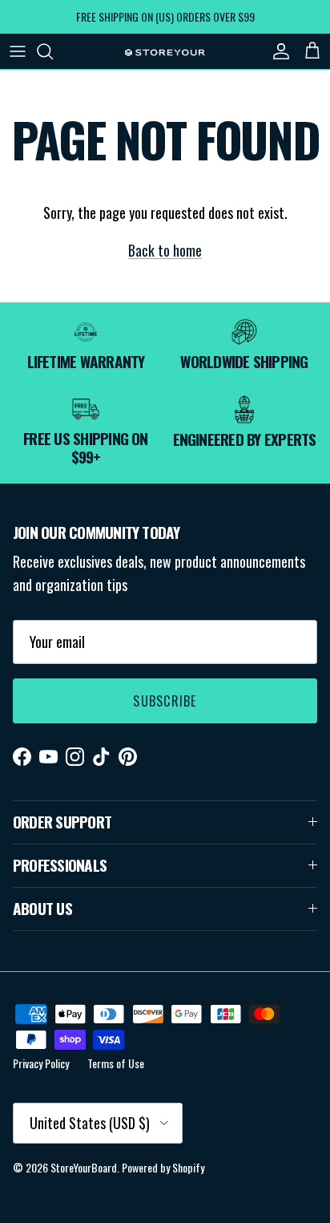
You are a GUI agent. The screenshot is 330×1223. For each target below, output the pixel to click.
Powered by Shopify (163, 1167)
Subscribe (165, 701)
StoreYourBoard (83, 1167)
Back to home (165, 250)
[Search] (52, 51)
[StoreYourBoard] (165, 51)
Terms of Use (115, 1063)
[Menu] (17, 51)
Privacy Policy (41, 1063)
